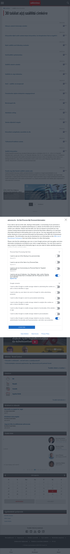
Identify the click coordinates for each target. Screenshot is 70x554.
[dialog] (35, 277)
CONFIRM (22, 327)
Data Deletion (25, 333)
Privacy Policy (45, 333)
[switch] (57, 256)
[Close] (66, 220)
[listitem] (35, 252)
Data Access (35, 333)
